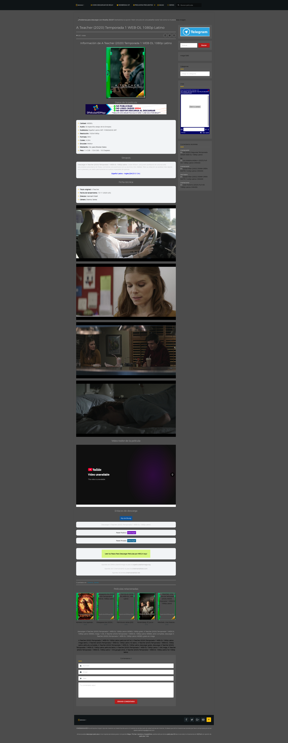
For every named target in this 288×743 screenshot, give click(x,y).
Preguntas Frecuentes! (143, 5)
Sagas (161, 5)
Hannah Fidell (92, 196)
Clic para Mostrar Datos (97, 147)
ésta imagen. (181, 20)
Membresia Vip (124, 5)
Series (171, 5)
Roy (181, 158)
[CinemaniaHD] (79, 3)
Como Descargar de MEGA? (102, 5)
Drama (89, 199)
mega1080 (184, 55)
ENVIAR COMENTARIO (126, 701)
